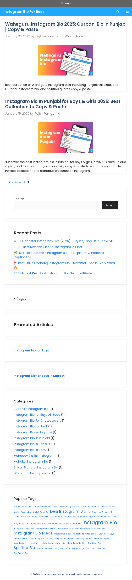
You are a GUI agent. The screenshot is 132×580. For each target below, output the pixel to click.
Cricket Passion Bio (22, 512)
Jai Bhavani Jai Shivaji (74, 538)
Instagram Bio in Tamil (30, 450)
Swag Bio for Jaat (62, 548)
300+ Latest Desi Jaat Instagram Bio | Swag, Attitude (53, 273)
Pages (21, 299)
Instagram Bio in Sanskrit (32, 444)
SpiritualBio (24, 547)
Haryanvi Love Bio (108, 516)
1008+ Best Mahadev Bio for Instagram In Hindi (48, 247)
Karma (89, 538)
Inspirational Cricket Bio (70, 523)
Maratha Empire (101, 538)
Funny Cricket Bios (22, 516)
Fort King (92, 512)
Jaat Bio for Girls (21, 538)
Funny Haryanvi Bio (41, 516)
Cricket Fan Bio (107, 506)
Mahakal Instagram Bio (31, 462)
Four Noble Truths (105, 512)
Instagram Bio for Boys (31, 350)
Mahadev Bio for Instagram (34, 456)
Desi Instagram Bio (68, 511)
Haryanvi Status (37, 523)
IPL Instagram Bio (89, 534)
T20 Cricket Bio (98, 548)
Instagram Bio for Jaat (30, 426)
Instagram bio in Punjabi (32, 438)
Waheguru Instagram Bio (32, 473)
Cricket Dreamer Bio (90, 506)
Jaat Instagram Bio (39, 538)
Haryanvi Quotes (21, 523)
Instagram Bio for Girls (46, 528)
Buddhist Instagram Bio (31, 409)
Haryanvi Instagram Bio (88, 516)
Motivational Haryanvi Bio (53, 543)
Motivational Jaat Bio (76, 543)
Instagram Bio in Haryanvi (33, 432)
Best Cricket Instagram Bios (67, 506)
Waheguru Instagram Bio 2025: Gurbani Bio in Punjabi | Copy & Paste (65, 27)
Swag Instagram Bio (81, 548)
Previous (13, 182)
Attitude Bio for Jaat (23, 506)
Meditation (35, 543)
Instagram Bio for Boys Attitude (37, 415)
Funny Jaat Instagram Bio (63, 516)
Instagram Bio (99, 522)
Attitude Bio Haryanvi (43, 506)
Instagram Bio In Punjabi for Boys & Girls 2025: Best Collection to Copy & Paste (62, 104)
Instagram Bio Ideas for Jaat (67, 534)
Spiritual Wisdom (44, 548)
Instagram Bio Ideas (33, 533)
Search (19, 199)
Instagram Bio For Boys (23, 11)
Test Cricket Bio (21, 553)
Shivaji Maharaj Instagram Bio (36, 467)
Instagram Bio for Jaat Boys (92, 528)
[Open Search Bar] (118, 11)
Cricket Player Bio (40, 512)
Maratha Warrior (21, 543)
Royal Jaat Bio (94, 543)
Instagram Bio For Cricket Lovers (37, 420)
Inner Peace (52, 523)
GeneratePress (92, 574)
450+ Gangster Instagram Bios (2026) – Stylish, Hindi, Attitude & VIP (64, 241)
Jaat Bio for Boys (106, 534)
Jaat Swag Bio (55, 538)
